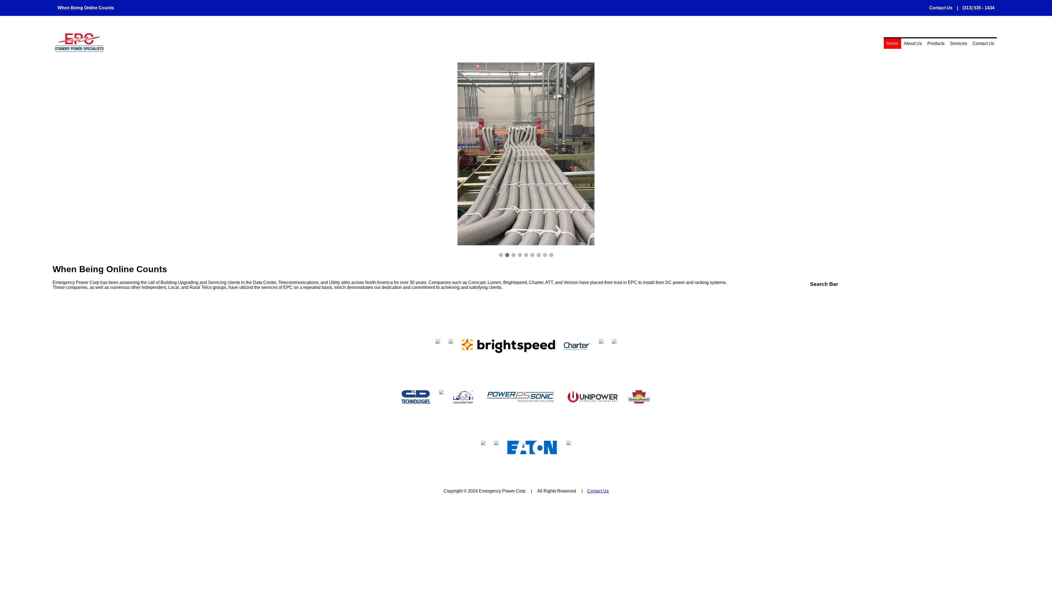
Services (958, 43)
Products (936, 43)
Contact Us (983, 43)
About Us (913, 43)
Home (892, 43)
